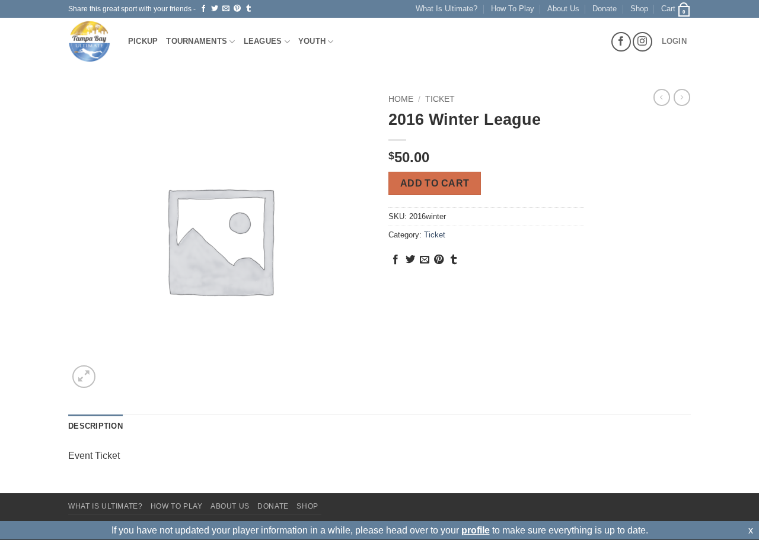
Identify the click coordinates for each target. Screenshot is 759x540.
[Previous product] (682, 97)
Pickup (143, 41)
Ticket (440, 99)
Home (400, 99)
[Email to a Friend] (225, 9)
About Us (563, 8)
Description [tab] (95, 426)
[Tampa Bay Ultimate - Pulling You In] (89, 41)
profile (475, 530)
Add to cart (435, 183)
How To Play (512, 8)
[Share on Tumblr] (248, 9)
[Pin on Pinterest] (237, 9)
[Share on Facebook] (203, 9)
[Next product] (661, 97)
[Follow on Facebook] (621, 42)
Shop (639, 8)
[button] (676, 9)
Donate (604, 8)
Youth (312, 41)
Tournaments (196, 41)
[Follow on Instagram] (642, 42)
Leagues (263, 41)
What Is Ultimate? (446, 8)
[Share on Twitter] (214, 9)
